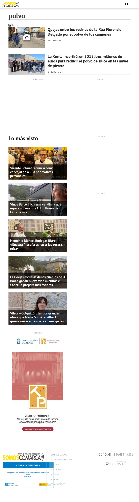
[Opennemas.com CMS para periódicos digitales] (116, 458)
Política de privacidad (62, 459)
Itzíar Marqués (54, 40)
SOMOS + (55, 479)
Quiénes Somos (59, 454)
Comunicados (58, 484)
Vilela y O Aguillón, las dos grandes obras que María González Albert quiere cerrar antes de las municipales (36, 317)
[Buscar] (127, 4)
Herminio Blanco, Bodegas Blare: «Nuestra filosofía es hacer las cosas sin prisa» (37, 244)
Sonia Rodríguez (55, 72)
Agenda (55, 474)
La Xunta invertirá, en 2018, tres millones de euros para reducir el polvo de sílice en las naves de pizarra (88, 61)
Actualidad (56, 469)
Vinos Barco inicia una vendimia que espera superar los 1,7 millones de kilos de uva (35, 208)
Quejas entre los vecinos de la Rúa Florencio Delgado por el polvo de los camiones (84, 32)
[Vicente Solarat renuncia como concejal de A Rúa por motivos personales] (37, 163)
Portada (55, 464)
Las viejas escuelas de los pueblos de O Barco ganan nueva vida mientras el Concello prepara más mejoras (37, 281)
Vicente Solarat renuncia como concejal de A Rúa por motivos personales (32, 172)
